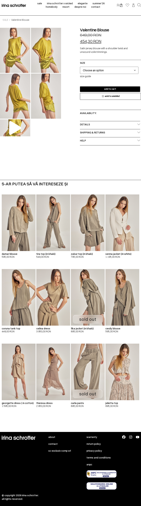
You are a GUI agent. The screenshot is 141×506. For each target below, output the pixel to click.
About (51, 437)
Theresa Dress (44, 403)
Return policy (93, 443)
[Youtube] (137, 437)
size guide (85, 76)
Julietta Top (111, 403)
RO (119, 5)
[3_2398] (15, 96)
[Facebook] (124, 437)
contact (95, 6)
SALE (5, 19)
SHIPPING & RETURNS (92, 132)
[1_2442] (15, 50)
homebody (51, 6)
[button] (139, 5)
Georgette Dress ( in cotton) (18, 403)
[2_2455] (46, 50)
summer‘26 (99, 3)
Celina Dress (43, 328)
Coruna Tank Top (11, 328)
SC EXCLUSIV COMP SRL (59, 450)
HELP (83, 140)
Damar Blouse (9, 253)
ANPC (89, 464)
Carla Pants (77, 403)
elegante (83, 3)
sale (39, 3)
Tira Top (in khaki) (45, 253)
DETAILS (85, 124)
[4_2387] (46, 96)
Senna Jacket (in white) (118, 253)
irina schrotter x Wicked (60, 3)
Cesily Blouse (112, 328)
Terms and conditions (98, 457)
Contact (53, 443)
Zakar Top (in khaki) (82, 253)
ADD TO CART (110, 89)
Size (82, 63)
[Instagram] (130, 437)
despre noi (80, 6)
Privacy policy (94, 450)
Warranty (91, 437)
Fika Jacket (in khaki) (82, 328)
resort (65, 6)
